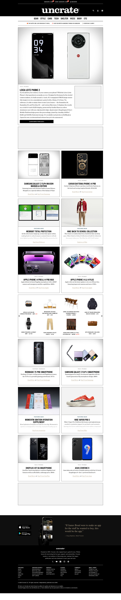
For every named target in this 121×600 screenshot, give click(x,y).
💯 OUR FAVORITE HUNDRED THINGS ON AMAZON (66, 23)
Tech (56, 18)
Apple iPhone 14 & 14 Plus (82, 279)
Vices (72, 18)
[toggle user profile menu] (98, 11)
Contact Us (50, 571)
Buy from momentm (38, 430)
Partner (35, 369)
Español (63, 569)
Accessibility (93, 572)
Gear (36, 18)
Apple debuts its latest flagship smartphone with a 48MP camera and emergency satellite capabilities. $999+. (39, 283)
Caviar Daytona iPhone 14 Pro (82, 183)
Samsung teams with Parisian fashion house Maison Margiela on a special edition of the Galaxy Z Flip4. (38, 189)
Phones (26, 86)
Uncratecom (48, 2)
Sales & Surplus (37, 574)
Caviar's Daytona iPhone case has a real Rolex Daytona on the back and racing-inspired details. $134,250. (82, 187)
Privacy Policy (93, 571)
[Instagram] (64, 562)
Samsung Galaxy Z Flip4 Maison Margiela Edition (39, 185)
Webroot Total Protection (38, 231)
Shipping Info (50, 574)
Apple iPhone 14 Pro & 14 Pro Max (39, 279)
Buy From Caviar (87, 192)
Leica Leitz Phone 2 (30, 90)
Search (93, 10)
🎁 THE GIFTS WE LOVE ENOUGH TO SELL (38, 23)
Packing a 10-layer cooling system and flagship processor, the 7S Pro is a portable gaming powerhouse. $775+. (39, 375)
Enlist (77, 574)
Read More (31, 194)
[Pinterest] (68, 562)
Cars (50, 18)
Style (43, 18)
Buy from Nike (82, 430)
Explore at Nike (82, 242)
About (77, 569)
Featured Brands (37, 572)
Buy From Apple (43, 288)
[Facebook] (60, 562)
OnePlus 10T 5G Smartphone (39, 467)
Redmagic (42, 369)
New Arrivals (36, 569)
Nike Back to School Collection (82, 231)
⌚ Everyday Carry (88, 23)
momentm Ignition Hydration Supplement (39, 421)
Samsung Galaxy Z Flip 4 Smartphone (82, 371)
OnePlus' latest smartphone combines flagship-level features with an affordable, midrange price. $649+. (38, 471)
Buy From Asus (87, 476)
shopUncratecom (61, 2)
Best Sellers (36, 571)
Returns (49, 572)
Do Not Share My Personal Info (94, 574)
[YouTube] (57, 562)
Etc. (19, 577)
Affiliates (78, 572)
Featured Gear (39, 228)
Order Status (50, 569)
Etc (85, 18)
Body (79, 18)
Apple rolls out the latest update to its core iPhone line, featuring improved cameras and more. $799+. (82, 283)
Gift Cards (35, 575)
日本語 (62, 574)
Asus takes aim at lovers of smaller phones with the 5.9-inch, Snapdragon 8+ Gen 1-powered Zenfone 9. (82, 471)
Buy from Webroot (39, 242)
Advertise (78, 571)
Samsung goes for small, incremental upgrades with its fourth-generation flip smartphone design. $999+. (82, 375)
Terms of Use (93, 569)
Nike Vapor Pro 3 (82, 419)
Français (63, 571)
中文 (61, 575)
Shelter (64, 18)
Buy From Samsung (43, 194)
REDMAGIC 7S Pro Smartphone (39, 371)
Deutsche (63, 572)
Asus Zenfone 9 (82, 467)
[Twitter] (53, 562)
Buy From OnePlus (44, 476)
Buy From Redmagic (43, 380)
